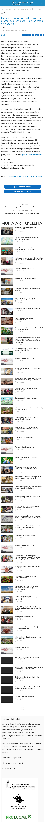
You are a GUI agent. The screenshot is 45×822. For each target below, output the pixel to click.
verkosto (32, 176)
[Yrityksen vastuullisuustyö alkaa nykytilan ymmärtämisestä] (7, 371)
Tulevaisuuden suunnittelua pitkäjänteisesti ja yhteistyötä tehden (29, 408)
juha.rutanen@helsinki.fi (32, 154)
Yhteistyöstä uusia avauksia (24, 617)
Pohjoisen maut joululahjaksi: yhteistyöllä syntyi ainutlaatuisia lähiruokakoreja (28, 688)
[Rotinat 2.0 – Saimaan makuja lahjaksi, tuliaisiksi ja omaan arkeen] (7, 509)
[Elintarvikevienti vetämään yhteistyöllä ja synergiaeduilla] (7, 681)
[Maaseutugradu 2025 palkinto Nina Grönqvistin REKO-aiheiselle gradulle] (7, 430)
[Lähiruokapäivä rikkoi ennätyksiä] (7, 538)
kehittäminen (13, 176)
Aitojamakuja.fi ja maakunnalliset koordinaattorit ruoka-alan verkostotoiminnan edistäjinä (29, 608)
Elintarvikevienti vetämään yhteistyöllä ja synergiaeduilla (27, 678)
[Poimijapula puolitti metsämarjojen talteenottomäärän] (7, 579)
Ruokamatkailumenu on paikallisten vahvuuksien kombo (22, 213)
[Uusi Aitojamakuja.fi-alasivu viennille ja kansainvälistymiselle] (7, 351)
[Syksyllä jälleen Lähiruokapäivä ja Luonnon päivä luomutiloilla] (7, 640)
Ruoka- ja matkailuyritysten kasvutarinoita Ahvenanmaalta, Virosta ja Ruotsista (28, 379)
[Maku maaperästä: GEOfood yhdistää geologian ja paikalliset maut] (7, 301)
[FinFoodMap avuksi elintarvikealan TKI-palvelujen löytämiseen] (7, 241)
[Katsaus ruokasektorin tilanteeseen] (7, 731)
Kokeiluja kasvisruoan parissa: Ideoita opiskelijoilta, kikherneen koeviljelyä (26, 228)
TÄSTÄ (20, 819)
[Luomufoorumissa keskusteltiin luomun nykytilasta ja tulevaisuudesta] (7, 251)
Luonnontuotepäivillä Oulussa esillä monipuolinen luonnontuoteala (26, 759)
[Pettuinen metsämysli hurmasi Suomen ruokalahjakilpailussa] (7, 661)
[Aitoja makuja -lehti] (22, 3)
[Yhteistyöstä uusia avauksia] (7, 620)
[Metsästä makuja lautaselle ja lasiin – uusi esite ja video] (7, 712)
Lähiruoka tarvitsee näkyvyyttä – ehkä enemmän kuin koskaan (27, 418)
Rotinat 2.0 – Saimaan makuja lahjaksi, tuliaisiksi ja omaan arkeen (27, 507)
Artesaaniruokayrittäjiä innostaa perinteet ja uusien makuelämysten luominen (28, 477)
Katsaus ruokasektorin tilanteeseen (26, 728)
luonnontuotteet (24, 176)
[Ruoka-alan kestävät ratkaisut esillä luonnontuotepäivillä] (7, 391)
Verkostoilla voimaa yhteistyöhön (25, 719)
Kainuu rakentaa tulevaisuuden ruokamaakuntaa (24, 318)
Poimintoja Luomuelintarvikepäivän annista (28, 748)
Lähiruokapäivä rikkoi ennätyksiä (25, 535)
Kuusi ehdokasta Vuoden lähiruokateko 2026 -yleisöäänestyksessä (29, 328)
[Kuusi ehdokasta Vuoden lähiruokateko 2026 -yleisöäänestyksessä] (7, 331)
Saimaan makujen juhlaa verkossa (26, 398)
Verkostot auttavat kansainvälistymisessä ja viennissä (29, 567)
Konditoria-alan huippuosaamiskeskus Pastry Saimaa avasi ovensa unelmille (29, 668)
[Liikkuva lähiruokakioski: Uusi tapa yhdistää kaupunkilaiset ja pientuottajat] (7, 489)
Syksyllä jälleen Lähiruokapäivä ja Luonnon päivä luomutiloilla (28, 637)
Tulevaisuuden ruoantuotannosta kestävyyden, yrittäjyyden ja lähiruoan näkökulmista (26, 468)
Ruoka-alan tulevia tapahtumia (24, 268)
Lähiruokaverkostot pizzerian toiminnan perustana (27, 289)
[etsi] (41, 3)
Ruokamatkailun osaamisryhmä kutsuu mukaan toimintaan (27, 497)
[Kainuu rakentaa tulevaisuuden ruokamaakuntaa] (7, 321)
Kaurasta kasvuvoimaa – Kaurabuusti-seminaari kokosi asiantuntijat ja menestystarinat (27, 587)
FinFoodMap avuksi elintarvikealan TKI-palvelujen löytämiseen (27, 238)
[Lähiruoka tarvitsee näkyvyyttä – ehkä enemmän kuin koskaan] (7, 420)
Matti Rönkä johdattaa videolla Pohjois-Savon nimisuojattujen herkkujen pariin (29, 526)
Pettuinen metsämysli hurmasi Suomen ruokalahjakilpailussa (27, 658)
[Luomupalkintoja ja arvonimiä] (7, 440)
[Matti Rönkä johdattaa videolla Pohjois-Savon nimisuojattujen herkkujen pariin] (7, 529)
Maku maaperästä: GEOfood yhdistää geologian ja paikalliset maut (26, 299)
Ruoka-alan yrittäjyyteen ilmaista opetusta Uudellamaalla (22, 207)
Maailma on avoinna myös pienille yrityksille (29, 278)
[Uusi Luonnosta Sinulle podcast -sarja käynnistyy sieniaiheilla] (7, 630)
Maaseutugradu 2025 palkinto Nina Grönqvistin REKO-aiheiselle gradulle (26, 428)
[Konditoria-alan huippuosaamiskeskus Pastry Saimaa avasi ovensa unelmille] (7, 671)
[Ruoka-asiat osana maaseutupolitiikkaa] (7, 311)
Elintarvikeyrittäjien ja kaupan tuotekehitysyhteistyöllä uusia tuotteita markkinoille (27, 598)
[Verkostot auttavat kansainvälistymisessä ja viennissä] (7, 569)
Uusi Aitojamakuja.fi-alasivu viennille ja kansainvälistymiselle (27, 349)
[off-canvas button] (3, 3)
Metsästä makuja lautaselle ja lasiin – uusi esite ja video (28, 709)
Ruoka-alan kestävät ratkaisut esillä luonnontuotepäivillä (26, 389)
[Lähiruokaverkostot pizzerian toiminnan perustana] (7, 291)
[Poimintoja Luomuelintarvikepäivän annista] (7, 751)
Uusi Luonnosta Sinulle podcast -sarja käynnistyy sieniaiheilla (27, 627)
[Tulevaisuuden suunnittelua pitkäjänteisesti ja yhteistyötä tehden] (7, 411)
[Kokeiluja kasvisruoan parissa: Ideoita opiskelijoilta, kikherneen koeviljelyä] (7, 231)
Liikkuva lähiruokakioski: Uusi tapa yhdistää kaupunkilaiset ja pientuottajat (28, 487)
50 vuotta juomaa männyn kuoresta (26, 457)
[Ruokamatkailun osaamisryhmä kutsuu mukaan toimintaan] (7, 499)
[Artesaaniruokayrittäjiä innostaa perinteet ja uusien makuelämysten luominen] (7, 480)
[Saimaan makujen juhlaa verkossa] (7, 401)
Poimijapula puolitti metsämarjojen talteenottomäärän (26, 577)
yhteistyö (38, 176)
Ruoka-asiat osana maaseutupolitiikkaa (27, 308)
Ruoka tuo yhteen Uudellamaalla (25, 698)
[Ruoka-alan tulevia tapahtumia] (7, 271)
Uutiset (3, 13)
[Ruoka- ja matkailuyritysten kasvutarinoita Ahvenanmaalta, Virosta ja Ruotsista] (7, 381)
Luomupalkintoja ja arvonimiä (24, 437)
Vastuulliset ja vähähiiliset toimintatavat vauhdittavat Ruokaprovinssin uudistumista (28, 516)
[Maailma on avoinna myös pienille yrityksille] (7, 282)
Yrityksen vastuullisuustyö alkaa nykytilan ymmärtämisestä (28, 369)
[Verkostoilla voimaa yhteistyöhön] (7, 721)
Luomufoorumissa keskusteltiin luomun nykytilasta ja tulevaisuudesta (27, 248)
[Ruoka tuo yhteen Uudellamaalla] (7, 701)
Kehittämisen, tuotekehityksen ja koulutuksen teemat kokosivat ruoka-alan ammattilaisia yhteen (29, 259)
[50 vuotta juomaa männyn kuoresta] (7, 460)
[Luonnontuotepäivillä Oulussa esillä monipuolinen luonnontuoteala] (7, 761)
